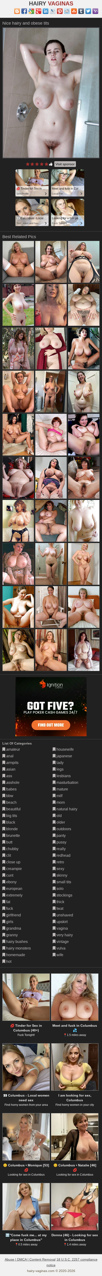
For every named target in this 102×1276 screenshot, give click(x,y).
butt (8, 842)
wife (59, 955)
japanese (64, 756)
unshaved (64, 915)
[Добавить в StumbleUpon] (74, 11)
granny (11, 935)
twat (59, 908)
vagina (62, 928)
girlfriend (13, 915)
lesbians (63, 776)
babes (11, 789)
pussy (61, 842)
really (61, 849)
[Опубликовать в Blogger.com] (17, 11)
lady (60, 763)
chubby (12, 849)
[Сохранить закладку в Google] (31, 11)
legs (60, 769)
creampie (13, 869)
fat (7, 902)
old (59, 816)
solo (60, 889)
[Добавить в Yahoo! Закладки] (95, 11)
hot (8, 961)
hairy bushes (16, 942)
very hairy (64, 935)
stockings (64, 895)
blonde (11, 829)
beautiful (13, 809)
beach (11, 802)
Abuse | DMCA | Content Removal (30, 1259)
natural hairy (66, 809)
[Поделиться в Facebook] (24, 11)
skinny (61, 875)
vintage (62, 942)
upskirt (62, 922)
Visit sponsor (65, 164)
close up (12, 862)
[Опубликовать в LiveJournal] (53, 11)
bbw (9, 796)
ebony (11, 882)
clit (8, 855)
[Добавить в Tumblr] (81, 11)
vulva (60, 948)
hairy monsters (18, 948)
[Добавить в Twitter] (88, 11)
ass (8, 776)
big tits (11, 816)
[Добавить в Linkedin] (45, 11)
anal (9, 756)
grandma (13, 928)
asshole (12, 783)
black (10, 822)
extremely (14, 895)
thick (60, 902)
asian (10, 769)
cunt (9, 875)
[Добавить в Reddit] (67, 11)
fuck (9, 908)
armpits (12, 763)
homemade (15, 955)
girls (9, 922)
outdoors (63, 829)
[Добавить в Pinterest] (60, 11)
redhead (63, 855)
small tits (63, 882)
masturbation (67, 783)
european (13, 889)
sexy (60, 869)
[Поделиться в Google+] (38, 11)
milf (59, 796)
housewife (65, 749)
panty (61, 836)
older (60, 822)
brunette (12, 836)
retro (60, 862)
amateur (12, 749)
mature (62, 789)
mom (60, 802)
